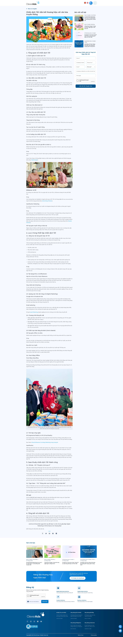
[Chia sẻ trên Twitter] (46, 533)
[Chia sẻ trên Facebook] (43, 533)
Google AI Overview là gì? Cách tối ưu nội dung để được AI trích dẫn (90, 36)
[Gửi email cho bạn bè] (49, 533)
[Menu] (95, 3)
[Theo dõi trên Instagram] (31, 621)
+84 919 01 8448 (59, 618)
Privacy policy (94, 635)
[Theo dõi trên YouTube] (41, 621)
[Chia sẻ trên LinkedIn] (56, 533)
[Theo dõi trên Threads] (34, 621)
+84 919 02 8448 (74, 618)
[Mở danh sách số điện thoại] (91, 3)
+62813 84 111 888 (88, 628)
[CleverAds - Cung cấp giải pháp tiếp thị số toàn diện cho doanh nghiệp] (32, 3)
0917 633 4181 (73, 628)
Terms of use (80, 635)
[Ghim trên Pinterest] (53, 533)
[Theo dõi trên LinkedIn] (38, 621)
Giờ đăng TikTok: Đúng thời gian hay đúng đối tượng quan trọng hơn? (89, 45)
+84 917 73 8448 (88, 618)
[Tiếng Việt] (85, 3)
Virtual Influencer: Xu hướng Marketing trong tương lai (44, 442)
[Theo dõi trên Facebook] (27, 621)
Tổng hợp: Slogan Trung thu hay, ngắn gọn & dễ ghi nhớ (90, 27)
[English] (87, 3)
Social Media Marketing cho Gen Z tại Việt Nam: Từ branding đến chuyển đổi (90, 18)
